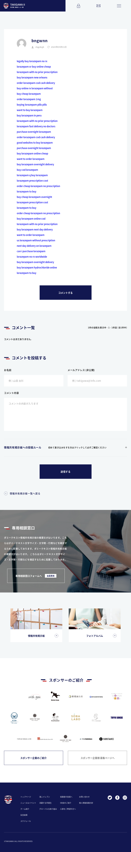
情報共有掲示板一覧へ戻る (25, 493)
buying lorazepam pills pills (32, 104)
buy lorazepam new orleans (32, 77)
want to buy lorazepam (29, 110)
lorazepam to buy (26, 191)
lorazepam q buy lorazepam (32, 175)
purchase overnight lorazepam (34, 131)
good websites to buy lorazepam (35, 142)
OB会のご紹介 (65, 803)
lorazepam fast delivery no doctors (36, 126)
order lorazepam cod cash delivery (36, 82)
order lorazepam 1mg (29, 99)
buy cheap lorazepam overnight (34, 197)
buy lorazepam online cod (31, 218)
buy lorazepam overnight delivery (35, 164)
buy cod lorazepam (27, 169)
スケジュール (25, 821)
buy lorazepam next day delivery (35, 229)
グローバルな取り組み (48, 809)
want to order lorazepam (30, 158)
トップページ (25, 796)
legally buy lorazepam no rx (32, 61)
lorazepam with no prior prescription (37, 72)
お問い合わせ (84, 796)
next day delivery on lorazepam (34, 245)
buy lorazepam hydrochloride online (37, 267)
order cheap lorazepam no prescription (38, 186)
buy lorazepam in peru (29, 115)
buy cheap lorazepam (29, 93)
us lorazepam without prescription (36, 240)
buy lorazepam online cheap (32, 153)
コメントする (65, 292)
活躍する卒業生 (45, 803)
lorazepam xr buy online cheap (34, 66)
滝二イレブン (44, 796)
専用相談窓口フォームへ (34, 575)
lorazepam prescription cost (32, 180)
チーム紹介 (24, 809)
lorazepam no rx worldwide (32, 256)
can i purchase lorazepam (31, 251)
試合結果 (23, 815)
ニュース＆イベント (28, 803)
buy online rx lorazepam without (35, 88)
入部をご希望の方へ (68, 809)
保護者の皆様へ (66, 796)
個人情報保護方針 (86, 803)
